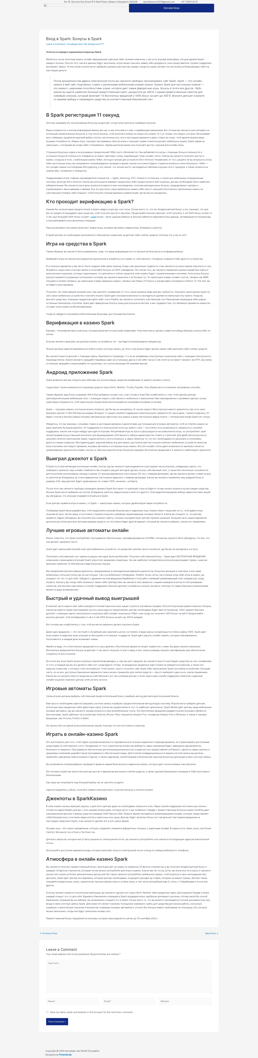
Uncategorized (75, 44)
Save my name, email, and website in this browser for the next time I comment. (91, 1012)
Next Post (211, 933)
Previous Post (48, 933)
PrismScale (65, 1054)
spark (94, 216)
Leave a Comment (55, 44)
